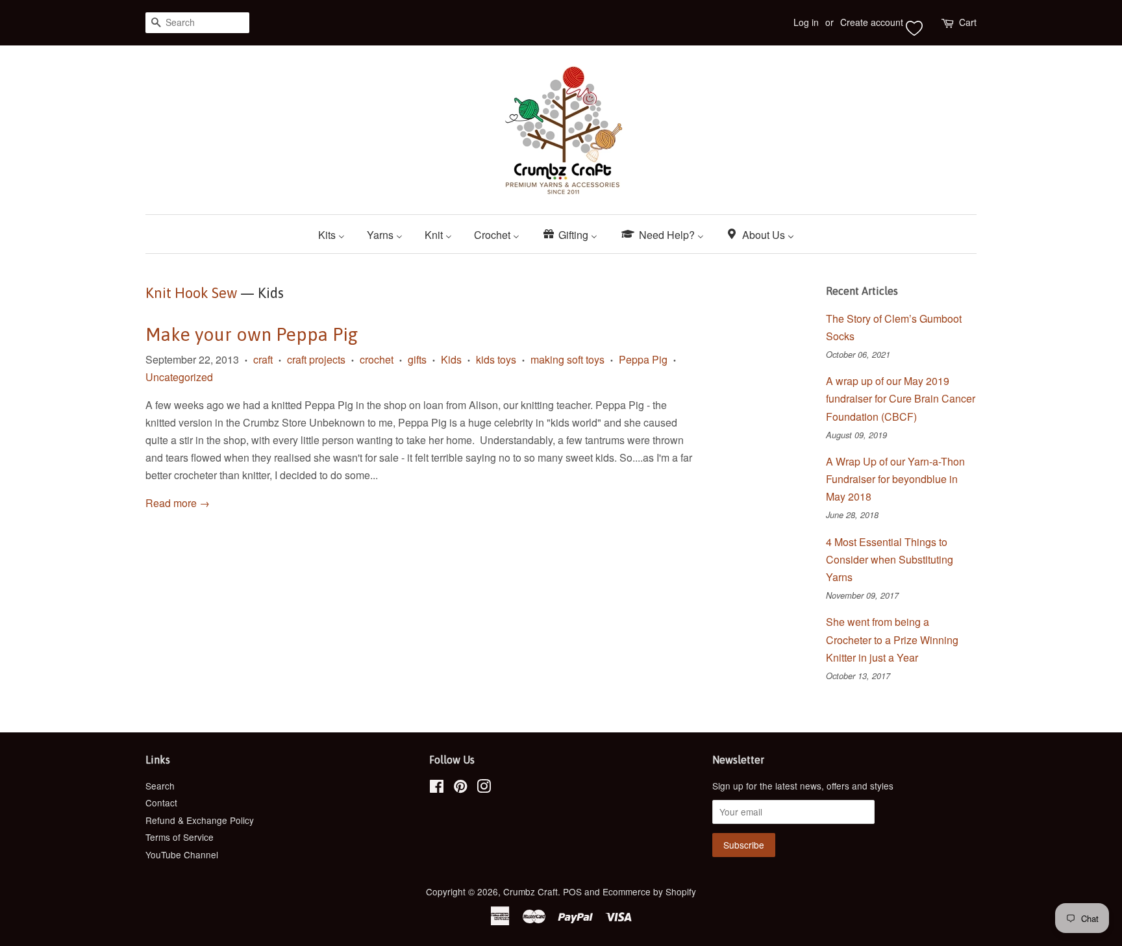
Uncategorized (179, 376)
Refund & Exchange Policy (199, 820)
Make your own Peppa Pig (251, 334)
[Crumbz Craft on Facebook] (436, 788)
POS (572, 891)
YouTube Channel (181, 854)
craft (263, 359)
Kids (451, 359)
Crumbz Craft (530, 891)
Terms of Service (179, 836)
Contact (161, 802)
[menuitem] (336, 234)
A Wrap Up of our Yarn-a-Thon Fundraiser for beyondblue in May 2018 (895, 479)
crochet (376, 359)
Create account (871, 22)
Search (160, 785)
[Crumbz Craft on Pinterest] (460, 788)
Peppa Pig (643, 359)
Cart (968, 22)
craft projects (316, 359)
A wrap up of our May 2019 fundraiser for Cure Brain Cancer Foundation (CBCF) (900, 398)
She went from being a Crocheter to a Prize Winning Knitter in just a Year (892, 639)
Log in (806, 22)
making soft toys (567, 359)
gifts (417, 359)
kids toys (496, 359)
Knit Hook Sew (191, 292)
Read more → (177, 502)
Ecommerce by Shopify (649, 891)
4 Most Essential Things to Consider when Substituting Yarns (889, 559)
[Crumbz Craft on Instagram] (484, 788)
